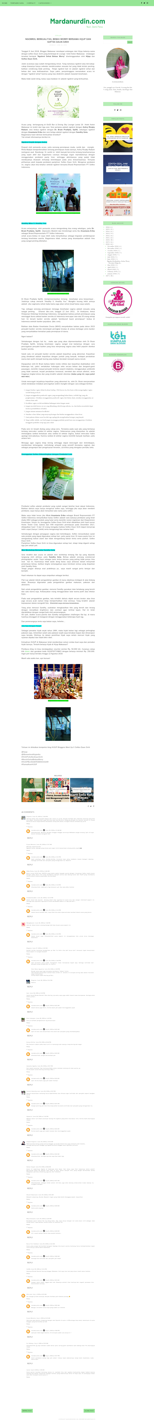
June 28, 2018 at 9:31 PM (48, 1091)
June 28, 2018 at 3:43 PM (37, 993)
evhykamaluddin (32, 897)
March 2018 (112, 269)
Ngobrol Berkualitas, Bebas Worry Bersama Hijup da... (118, 262)
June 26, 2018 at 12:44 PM (45, 897)
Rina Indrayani (31, 1018)
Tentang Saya (17, 3)
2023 (108, 233)
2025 (108, 229)
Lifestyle (58, 35)
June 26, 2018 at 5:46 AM (42, 871)
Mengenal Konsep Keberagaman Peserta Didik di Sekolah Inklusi (117, 201)
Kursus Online (31, 1042)
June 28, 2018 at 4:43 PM (43, 1018)
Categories (44, 3)
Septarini (29, 1116)
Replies (30, 827)
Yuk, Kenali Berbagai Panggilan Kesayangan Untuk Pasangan (117, 137)
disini (27, 651)
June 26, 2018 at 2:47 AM (44, 844)
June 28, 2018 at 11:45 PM (40, 1116)
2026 (108, 227)
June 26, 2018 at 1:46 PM (42, 923)
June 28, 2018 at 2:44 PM (53, 910)
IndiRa (28, 1269)
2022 (108, 236)
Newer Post (27, 1411)
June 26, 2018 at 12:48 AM (53, 830)
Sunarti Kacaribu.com (33, 1091)
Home (4, 3)
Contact (31, 3)
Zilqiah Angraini (32, 1141)
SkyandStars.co (90, 1419)
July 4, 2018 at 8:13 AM (43, 1318)
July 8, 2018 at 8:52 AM (53, 1005)
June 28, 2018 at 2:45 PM (53, 934)
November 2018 (113, 248)
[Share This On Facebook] (88, 806)
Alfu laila (29, 1294)
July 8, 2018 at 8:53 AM (52, 1053)
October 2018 (112, 250)
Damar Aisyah (31, 1167)
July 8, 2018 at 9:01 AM (52, 1280)
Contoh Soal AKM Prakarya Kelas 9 (118, 169)
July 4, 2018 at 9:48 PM (53, 1330)
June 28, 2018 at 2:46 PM (53, 960)
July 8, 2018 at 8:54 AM (53, 1103)
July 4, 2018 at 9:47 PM (53, 1355)
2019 (108, 242)
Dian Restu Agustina (37, 969)
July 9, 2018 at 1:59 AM (37, 1370)
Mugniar (29, 948)
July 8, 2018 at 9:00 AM (53, 1256)
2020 (108, 240)
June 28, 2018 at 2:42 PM (53, 857)
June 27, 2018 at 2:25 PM (40, 948)
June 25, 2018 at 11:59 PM (40, 816)
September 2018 (113, 253)
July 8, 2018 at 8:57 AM (53, 1180)
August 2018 (112, 255)
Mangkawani (31, 923)
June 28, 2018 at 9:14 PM (44, 980)
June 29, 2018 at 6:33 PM (43, 1218)
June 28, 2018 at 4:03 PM (52, 969)
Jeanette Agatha (32, 1066)
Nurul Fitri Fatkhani (33, 1244)
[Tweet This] (91, 806)
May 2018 (111, 265)
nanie (28, 1370)
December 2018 (113, 246)
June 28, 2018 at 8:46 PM (43, 1042)
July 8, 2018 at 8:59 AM (53, 1206)
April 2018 (111, 267)
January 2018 (112, 274)
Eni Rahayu (30, 1343)
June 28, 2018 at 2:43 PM (53, 885)
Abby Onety (30, 871)
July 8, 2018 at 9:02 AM (53, 1305)
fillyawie (29, 816)
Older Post (89, 1411)
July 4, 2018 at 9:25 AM (41, 1343)
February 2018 (113, 271)
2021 (108, 238)
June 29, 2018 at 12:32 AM (45, 1141)
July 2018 (111, 257)
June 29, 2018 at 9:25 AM (46, 1195)
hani (28, 993)
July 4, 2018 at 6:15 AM (40, 1294)
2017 (108, 276)
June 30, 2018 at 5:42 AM (47, 1244)
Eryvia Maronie (31, 844)
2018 (107, 244)
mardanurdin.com (36, 830)
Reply (28, 823)
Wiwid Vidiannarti (32, 1195)
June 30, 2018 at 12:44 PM (39, 1269)
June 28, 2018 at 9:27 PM (45, 1066)
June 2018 (111, 259)
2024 (108, 231)
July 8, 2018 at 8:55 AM (52, 1129)
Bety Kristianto (31, 1218)
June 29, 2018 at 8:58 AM (43, 1167)
